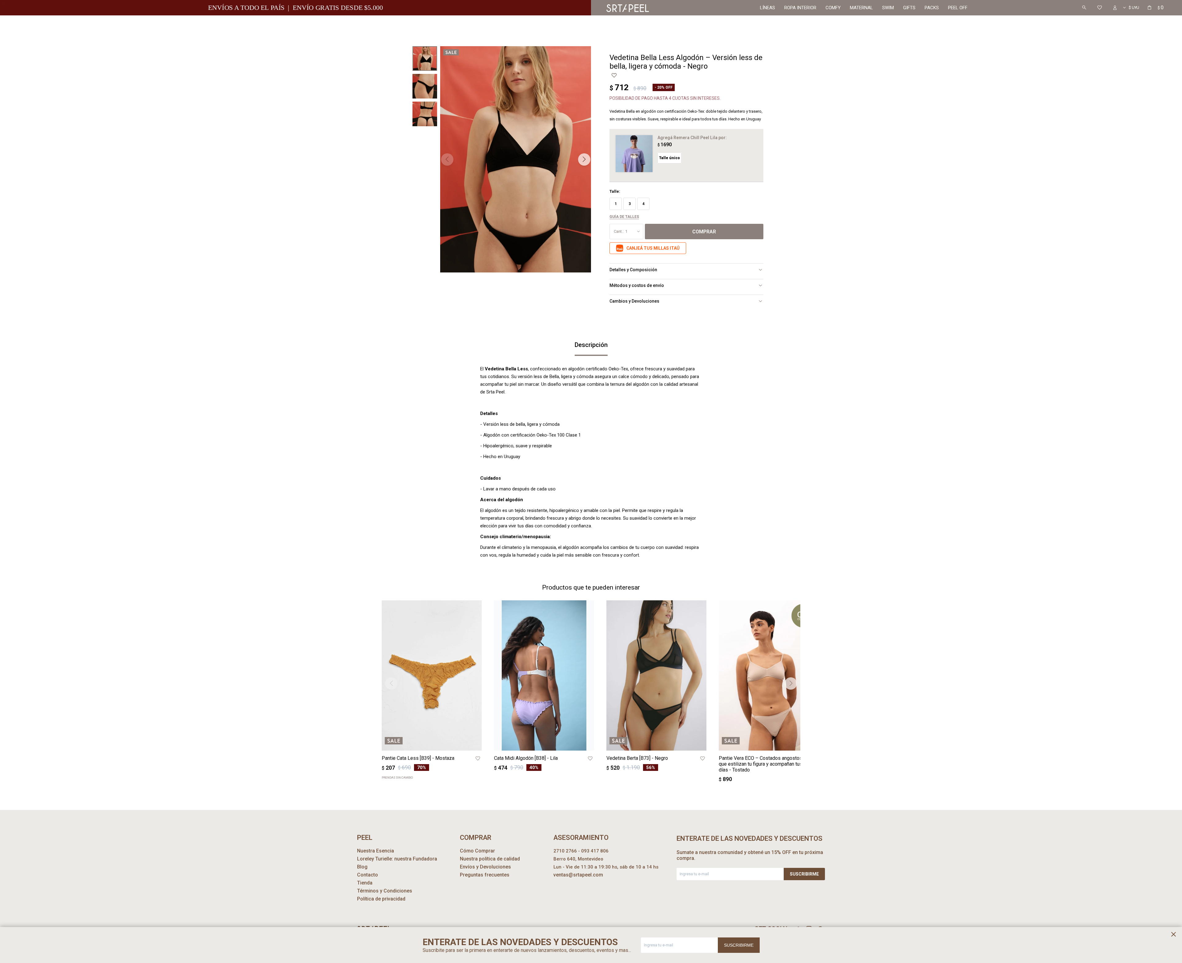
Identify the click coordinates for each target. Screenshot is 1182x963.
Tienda (364, 883)
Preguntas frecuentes (484, 875)
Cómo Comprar (477, 851)
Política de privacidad (381, 899)
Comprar (704, 232)
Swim (888, 7)
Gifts (909, 7)
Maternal (861, 7)
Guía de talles (624, 217)
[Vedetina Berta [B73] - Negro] (656, 675)
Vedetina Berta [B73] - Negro (637, 758)
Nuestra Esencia (375, 851)
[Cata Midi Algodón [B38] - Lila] (544, 675)
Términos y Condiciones (384, 891)
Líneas (767, 7)
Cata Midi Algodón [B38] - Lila (526, 758)
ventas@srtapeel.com (578, 875)
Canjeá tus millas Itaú (653, 248)
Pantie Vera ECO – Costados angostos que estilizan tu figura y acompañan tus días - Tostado (760, 764)
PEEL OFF (957, 7)
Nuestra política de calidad (490, 859)
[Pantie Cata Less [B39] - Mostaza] (432, 675)
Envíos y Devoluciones (485, 867)
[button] (1084, 7)
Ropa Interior (800, 7)
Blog (362, 867)
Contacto (367, 875)
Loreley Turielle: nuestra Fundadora (397, 859)
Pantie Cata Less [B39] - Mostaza (418, 758)
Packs (932, 7)
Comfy (833, 7)
